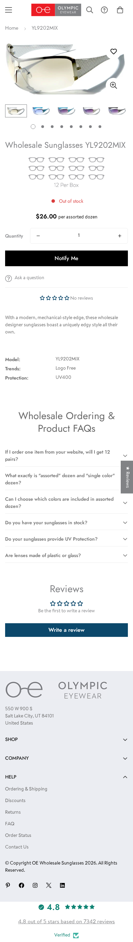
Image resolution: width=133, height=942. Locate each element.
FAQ (9, 824)
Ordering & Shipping (26, 789)
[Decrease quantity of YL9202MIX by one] (38, 235)
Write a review (66, 630)
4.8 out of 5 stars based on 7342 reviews (66, 922)
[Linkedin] (62, 885)
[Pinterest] (8, 885)
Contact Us (17, 847)
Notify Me (66, 258)
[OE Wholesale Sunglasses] (56, 10)
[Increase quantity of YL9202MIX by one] (120, 235)
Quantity (14, 235)
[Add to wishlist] (113, 51)
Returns (13, 812)
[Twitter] (48, 885)
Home (11, 28)
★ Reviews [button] (127, 477)
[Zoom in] (113, 85)
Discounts (15, 801)
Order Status (18, 835)
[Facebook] (21, 885)
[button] (120, 10)
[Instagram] (35, 885)
